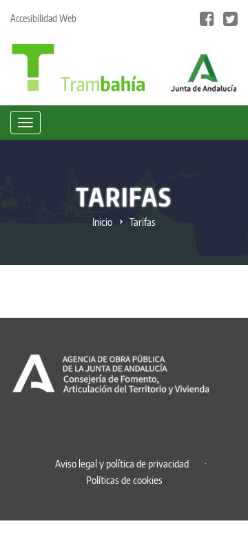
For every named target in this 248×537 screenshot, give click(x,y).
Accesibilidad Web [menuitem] (43, 18)
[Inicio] (78, 67)
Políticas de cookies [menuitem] (124, 480)
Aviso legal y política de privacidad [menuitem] (122, 463)
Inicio (102, 222)
